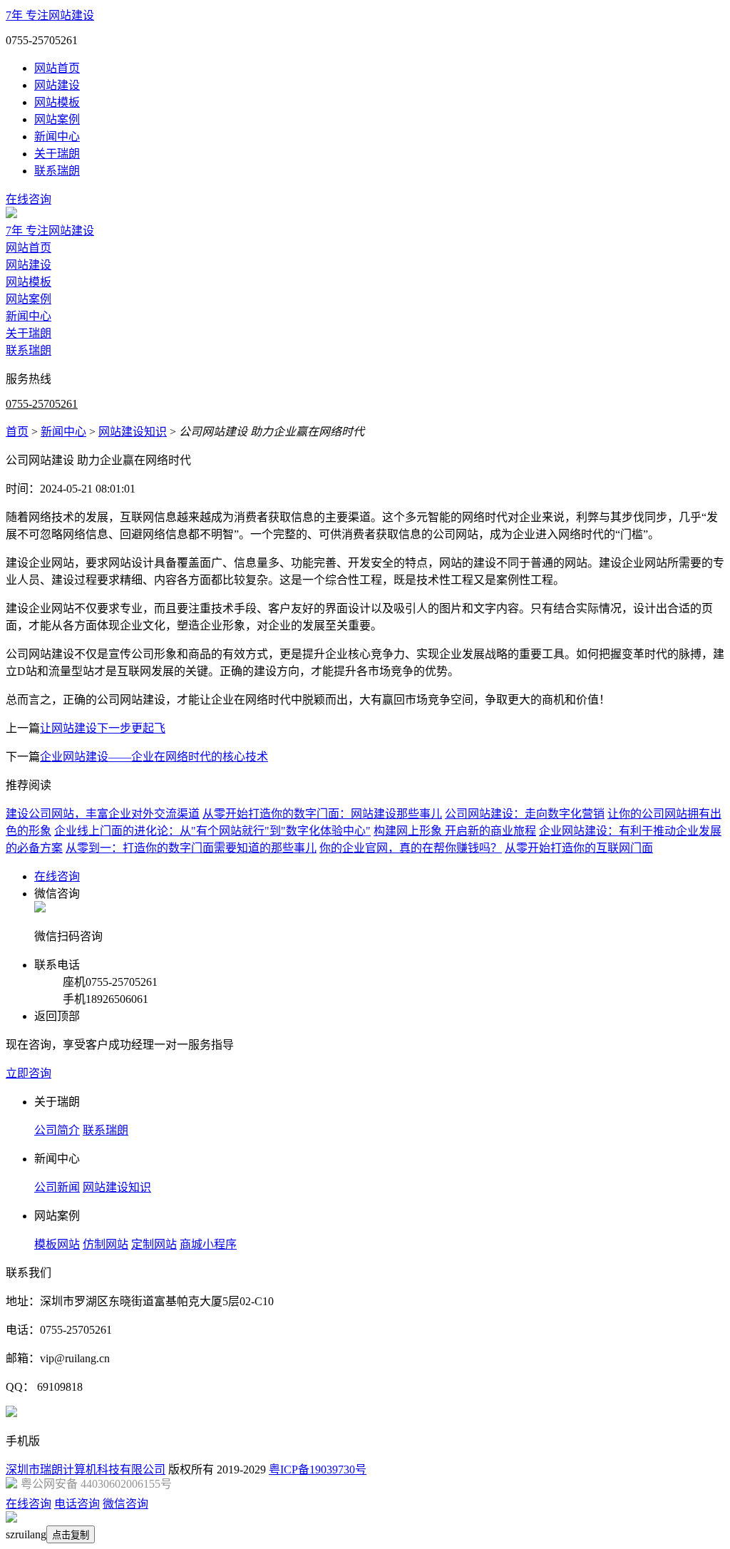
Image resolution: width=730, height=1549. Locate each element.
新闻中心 (57, 136)
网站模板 (57, 102)
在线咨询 (28, 199)
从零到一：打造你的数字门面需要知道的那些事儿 (191, 848)
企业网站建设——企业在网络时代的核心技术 (154, 757)
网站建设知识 (132, 432)
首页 (17, 432)
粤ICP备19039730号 (317, 1469)
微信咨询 (125, 1504)
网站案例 (57, 119)
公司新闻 (57, 1187)
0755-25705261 (42, 404)
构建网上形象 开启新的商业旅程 (455, 831)
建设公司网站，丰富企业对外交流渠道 (103, 814)
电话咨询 (77, 1504)
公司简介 (57, 1130)
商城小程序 (208, 1244)
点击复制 (70, 1535)
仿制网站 (105, 1244)
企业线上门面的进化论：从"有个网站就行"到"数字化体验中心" (212, 831)
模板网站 (57, 1244)
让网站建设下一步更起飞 (102, 728)
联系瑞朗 (57, 171)
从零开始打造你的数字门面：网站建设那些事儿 (322, 814)
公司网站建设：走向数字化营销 (525, 814)
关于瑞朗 (57, 154)
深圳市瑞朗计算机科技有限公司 (85, 1469)
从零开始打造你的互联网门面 (579, 848)
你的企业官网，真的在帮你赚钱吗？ (410, 848)
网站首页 (57, 68)
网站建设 (57, 85)
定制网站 (154, 1244)
